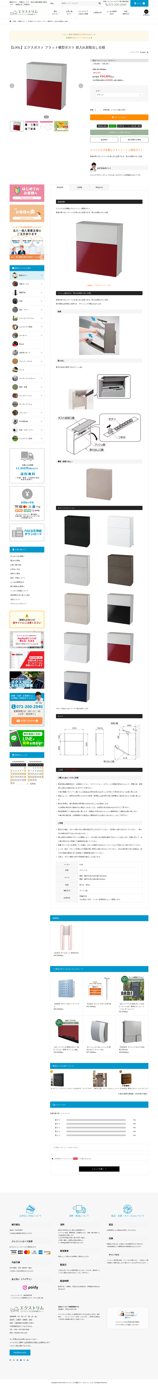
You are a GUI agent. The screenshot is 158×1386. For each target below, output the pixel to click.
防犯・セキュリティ (26, 430)
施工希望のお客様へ (17, 586)
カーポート (23, 335)
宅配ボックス (24, 284)
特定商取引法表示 (20, 1353)
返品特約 (104, 140)
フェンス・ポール (25, 361)
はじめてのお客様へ (17, 556)
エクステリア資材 (25, 438)
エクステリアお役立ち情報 (83, 12)
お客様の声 (97, 12)
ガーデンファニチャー (27, 378)
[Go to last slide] (12, 85)
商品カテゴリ (55, 12)
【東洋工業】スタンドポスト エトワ (106, 1088)
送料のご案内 (15, 573)
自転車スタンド (25, 353)
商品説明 (60, 187)
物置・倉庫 (23, 387)
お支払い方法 (15, 569)
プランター (23, 413)
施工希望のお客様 (134, 140)
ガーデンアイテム (25, 404)
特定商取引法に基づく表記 (20, 595)
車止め (21, 344)
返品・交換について (17, 578)
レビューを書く (98, 1169)
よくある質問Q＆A (111, 12)
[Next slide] (81, 85)
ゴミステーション (25, 395)
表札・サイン (24, 310)
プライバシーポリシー (18, 604)
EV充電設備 (23, 421)
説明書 (79, 187)
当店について (15, 599)
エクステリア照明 (25, 327)
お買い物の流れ (16, 565)
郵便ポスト (23, 275)
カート (140, 3)
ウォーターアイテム (26, 318)
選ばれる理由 (15, 560)
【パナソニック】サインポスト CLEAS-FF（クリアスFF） (71, 1088)
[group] (46, 86)
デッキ (21, 370)
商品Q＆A (99, 187)
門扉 (20, 301)
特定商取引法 (126, 12)
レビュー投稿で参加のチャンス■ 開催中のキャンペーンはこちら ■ (79, 36)
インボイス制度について (19, 591)
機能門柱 (22, 292)
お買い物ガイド (69, 12)
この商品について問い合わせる (119, 132)
